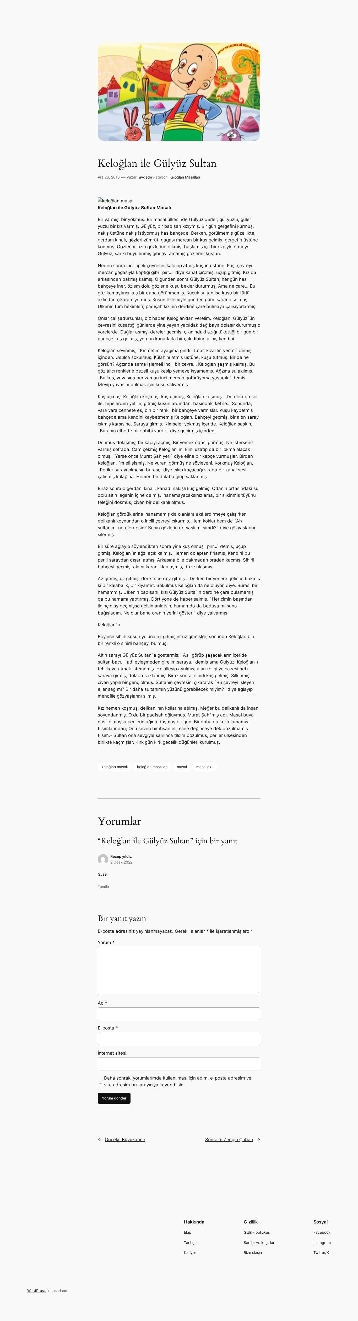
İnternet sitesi (112, 1053)
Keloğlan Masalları (185, 177)
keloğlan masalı (114, 766)
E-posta (108, 1028)
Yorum (106, 942)
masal (182, 766)
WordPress (36, 1290)
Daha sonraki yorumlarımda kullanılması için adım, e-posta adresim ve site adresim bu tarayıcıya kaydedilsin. (177, 1081)
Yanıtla (103, 886)
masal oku (205, 766)
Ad (102, 1003)
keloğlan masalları (152, 766)
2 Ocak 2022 (121, 862)
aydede (145, 177)
